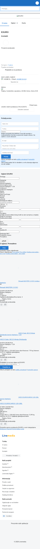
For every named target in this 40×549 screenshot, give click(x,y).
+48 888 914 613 (21, 79)
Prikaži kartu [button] (33, 105)
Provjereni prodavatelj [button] (7, 48)
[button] (37, 3)
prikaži (4, 241)
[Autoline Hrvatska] (12, 3)
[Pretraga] (37, 8)
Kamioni (9, 429)
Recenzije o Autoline (8, 491)
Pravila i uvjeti (6, 482)
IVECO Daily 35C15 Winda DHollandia (13, 339)
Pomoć (4, 448)
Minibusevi (3, 429)
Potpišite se (6, 367)
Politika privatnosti (7, 485)
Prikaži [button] (14, 79)
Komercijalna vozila (18, 429)
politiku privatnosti (22, 159)
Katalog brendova (7, 495)
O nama (4, 445)
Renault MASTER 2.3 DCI (9, 287)
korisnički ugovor (32, 370)
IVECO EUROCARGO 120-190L (11, 403)
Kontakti (4, 451)
